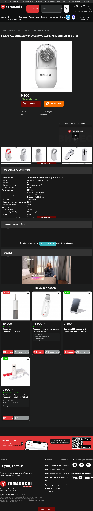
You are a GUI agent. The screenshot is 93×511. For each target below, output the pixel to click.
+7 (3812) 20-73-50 (11, 466)
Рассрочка (34, 17)
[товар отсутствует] (66, 9)
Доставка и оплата (23, 18)
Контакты (53, 17)
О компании (12, 18)
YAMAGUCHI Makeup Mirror (75, 331)
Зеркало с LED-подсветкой (75, 329)
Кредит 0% (64, 477)
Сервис (43, 17)
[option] (46, 270)
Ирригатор (7, 329)
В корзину (9, 352)
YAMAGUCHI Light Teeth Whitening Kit (17, 397)
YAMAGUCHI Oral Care (11, 331)
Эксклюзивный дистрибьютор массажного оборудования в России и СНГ (67, 1)
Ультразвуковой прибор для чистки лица (49, 329)
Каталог (63, 469)
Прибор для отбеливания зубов (15, 395)
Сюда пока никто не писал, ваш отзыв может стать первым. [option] (46, 243)
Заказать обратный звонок (83, 12)
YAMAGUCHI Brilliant (41, 331)
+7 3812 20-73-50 (82, 7)
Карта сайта (64, 485)
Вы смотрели (46, 509)
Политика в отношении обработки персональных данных (16, 474)
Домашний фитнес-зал (84, 18)
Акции (3, 17)
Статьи (62, 17)
